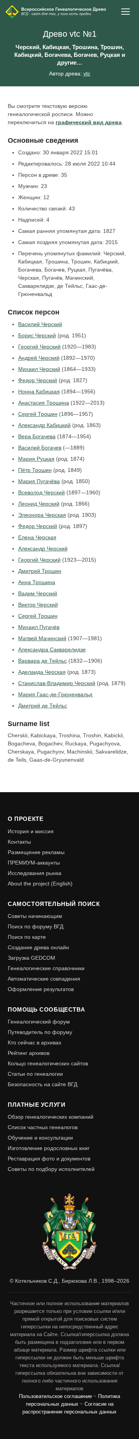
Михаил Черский (39, 369)
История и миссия (31, 831)
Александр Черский (43, 548)
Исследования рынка (34, 873)
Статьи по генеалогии (35, 1074)
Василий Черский (40, 324)
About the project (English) (40, 883)
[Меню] (126, 11)
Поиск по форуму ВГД (35, 926)
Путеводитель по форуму (40, 1032)
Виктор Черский (38, 605)
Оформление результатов (41, 989)
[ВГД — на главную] (56, 11)
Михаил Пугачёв (38, 627)
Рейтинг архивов (28, 1053)
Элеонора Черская (42, 515)
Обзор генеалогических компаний (50, 1117)
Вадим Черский (37, 593)
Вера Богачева (37, 436)
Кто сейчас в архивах (34, 1042)
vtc (86, 73)
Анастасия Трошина (43, 403)
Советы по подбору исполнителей (51, 1169)
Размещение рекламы (36, 852)
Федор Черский (37, 380)
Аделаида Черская (42, 672)
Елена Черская (37, 537)
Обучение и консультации (40, 1138)
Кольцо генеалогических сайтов (48, 1063)
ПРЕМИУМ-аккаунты (34, 863)
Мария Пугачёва (39, 481)
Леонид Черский (38, 504)
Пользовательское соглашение (55, 1396)
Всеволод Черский (41, 492)
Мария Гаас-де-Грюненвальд (55, 694)
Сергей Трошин (38, 414)
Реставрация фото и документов (49, 1158)
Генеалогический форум (39, 1022)
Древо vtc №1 (70, 34)
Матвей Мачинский (42, 638)
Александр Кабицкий (44, 425)
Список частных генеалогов (43, 1127)
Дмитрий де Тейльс (42, 705)
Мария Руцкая (36, 459)
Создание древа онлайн (38, 947)
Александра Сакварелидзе (52, 649)
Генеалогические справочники (46, 968)
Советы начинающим (35, 916)
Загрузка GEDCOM (31, 958)
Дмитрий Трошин (39, 571)
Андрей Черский (38, 358)
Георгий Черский (39, 347)
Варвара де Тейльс (42, 661)
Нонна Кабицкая (39, 391)
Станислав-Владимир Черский (56, 683)
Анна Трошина (36, 582)
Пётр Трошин (35, 470)
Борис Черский (37, 335)
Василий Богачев (39, 447)
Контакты (19, 842)
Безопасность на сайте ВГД (42, 1084)
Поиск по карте (27, 937)
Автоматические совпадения (44, 979)
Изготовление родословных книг (49, 1148)
